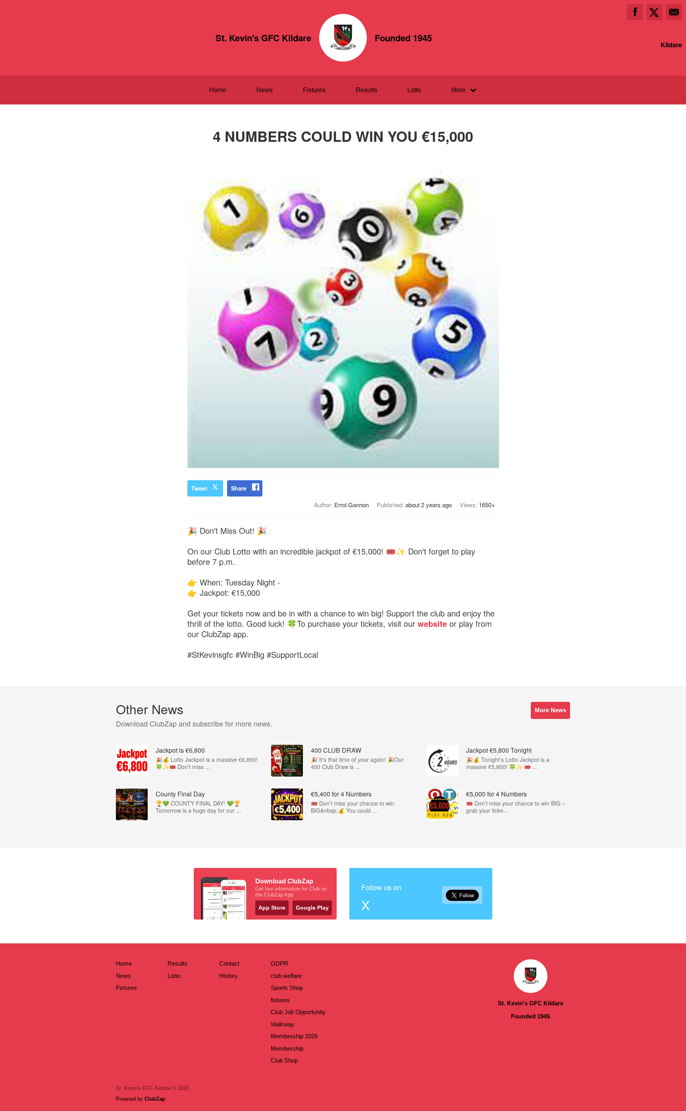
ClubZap (155, 1099)
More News (550, 710)
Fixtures (314, 90)
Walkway (282, 1024)
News (264, 90)
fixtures (280, 1000)
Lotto (414, 90)
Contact (229, 963)
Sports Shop (287, 987)
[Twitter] (654, 12)
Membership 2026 (294, 1036)
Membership (287, 1048)
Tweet (199, 488)
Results (366, 90)
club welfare (286, 975)
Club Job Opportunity (298, 1012)
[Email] (674, 12)
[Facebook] (635, 12)
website (432, 623)
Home (217, 90)
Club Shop (284, 1060)
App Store (271, 907)
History (228, 975)
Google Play (312, 907)
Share (239, 488)
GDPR (279, 963)
